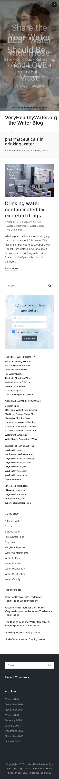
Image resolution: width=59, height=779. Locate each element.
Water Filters (12, 558)
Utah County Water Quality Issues (25, 639)
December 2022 (14, 730)
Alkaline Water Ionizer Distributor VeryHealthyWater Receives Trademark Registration (28, 611)
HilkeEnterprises (14, 536)
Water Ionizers (13, 563)
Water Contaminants (18, 225)
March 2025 (12, 699)
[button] (54, 4)
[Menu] (12, 131)
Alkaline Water (13, 521)
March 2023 (12, 715)
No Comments (14, 229)
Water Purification (15, 574)
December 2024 (14, 704)
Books (8, 526)
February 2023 (13, 720)
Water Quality (37, 225)
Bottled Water (13, 531)
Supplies (10, 542)
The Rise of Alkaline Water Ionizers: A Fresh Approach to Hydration (27, 623)
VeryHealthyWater (15, 547)
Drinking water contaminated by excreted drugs (24, 209)
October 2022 (13, 741)
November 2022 (14, 736)
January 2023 (13, 725)
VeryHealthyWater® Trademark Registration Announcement (23, 598)
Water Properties (15, 568)
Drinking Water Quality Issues (22, 632)
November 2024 (14, 709)
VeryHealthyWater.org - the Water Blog (31, 120)
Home (8, 150)
